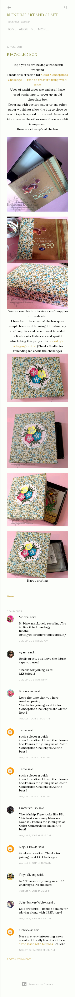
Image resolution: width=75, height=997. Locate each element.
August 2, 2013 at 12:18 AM (35, 835)
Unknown (26, 930)
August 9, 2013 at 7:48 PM (35, 918)
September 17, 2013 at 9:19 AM (37, 949)
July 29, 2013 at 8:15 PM (33, 679)
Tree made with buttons (36, 944)
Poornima (26, 691)
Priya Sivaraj (27, 875)
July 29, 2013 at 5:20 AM (33, 640)
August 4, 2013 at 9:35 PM (34, 890)
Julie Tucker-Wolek (32, 902)
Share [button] (10, 596)
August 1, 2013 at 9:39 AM (34, 718)
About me (27, 29)
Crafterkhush (28, 808)
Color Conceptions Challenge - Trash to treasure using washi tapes (38, 80)
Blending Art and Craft (32, 14)
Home (12, 29)
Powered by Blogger (41, 984)
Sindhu (24, 617)
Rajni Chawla (28, 847)
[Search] (65, 6)
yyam (23, 652)
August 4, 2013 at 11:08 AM (35, 863)
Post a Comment (19, 959)
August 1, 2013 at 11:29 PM (34, 757)
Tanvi (23, 730)
